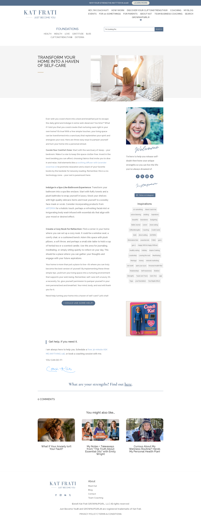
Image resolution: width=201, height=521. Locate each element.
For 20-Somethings (110, 14)
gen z (134, 245)
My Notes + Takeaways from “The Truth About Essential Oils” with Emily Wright (100, 450)
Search (189, 14)
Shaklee (156, 271)
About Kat (146, 14)
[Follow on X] (142, 176)
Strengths (130, 276)
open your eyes (141, 266)
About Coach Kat (150, 209)
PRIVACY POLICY (88, 514)
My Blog (188, 10)
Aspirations (155, 214)
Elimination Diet (133, 240)
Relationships (134, 271)
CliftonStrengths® (61, 37)
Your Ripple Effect (154, 281)
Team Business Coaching (168, 14)
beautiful (135, 220)
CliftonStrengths (134, 230)
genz (160, 240)
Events (92, 14)
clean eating (154, 225)
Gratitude (78, 34)
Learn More (140, 3)
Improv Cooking (154, 250)
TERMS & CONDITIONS (110, 514)
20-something (138, 209)
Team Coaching (95, 498)
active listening (136, 214)
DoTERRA (153, 235)
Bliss (88, 34)
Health (48, 34)
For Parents (130, 14)
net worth (130, 266)
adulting (146, 214)
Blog (90, 490)
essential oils (145, 240)
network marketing (152, 260)
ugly (160, 276)
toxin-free (153, 276)
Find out (121, 384)
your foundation (140, 281)
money (141, 260)
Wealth (58, 34)
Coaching (175, 10)
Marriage (134, 260)
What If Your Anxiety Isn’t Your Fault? (56, 447)
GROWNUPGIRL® (141, 17)
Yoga (131, 281)
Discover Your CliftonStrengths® (147, 10)
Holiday (144, 250)
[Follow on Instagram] (147, 176)
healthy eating (134, 250)
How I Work (117, 10)
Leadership (133, 255)
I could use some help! (78, 303)
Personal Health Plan (155, 266)
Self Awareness (146, 271)
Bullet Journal (135, 225)
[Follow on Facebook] (138, 176)
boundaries (144, 220)
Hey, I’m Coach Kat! (98, 10)
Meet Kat (92, 486)
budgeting (153, 220)
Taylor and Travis (142, 276)
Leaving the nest (144, 255)
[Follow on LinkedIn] (152, 176)
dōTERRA (79, 37)
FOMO (154, 240)
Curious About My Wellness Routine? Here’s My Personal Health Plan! (144, 449)
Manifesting (156, 255)
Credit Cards (155, 230)
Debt (134, 235)
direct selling (143, 235)
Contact (92, 494)
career (145, 225)
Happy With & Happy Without (147, 245)
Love (67, 34)
